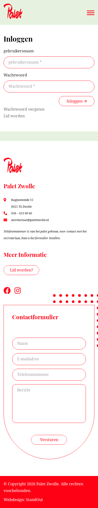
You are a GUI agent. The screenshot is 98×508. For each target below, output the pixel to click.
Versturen (49, 440)
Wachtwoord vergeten (24, 109)
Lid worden (14, 116)
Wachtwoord (15, 75)
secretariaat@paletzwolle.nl (30, 220)
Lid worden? (21, 270)
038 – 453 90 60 (21, 213)
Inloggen (75, 101)
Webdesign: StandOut (23, 499)
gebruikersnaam (19, 51)
